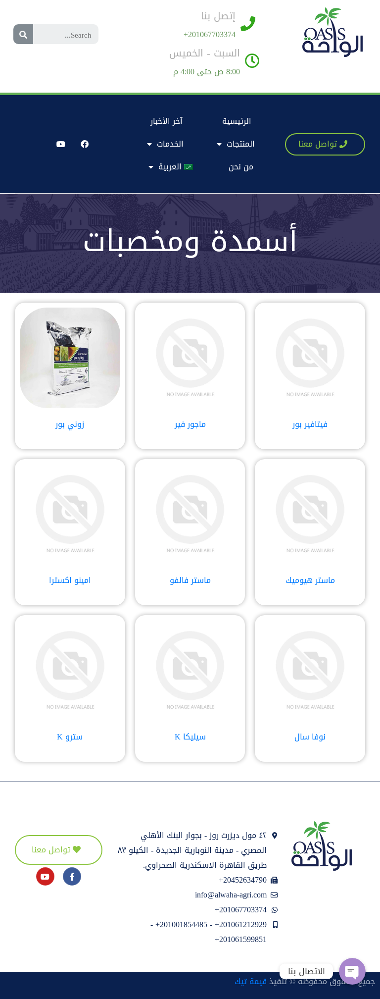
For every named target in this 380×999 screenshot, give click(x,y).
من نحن (241, 166)
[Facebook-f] (72, 876)
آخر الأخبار (166, 121)
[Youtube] (61, 144)
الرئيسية (236, 121)
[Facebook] (84, 144)
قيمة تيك (251, 981)
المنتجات (241, 144)
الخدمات (170, 144)
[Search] (23, 34)
